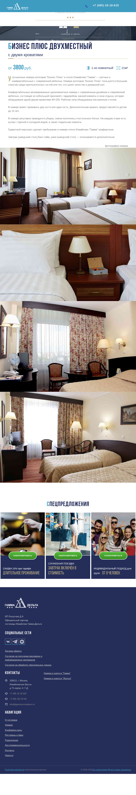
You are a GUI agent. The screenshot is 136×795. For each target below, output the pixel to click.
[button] (130, 6)
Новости (9, 755)
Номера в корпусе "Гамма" (57, 673)
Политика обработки (15, 770)
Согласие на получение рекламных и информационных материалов (23, 658)
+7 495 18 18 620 (18, 693)
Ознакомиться (113, 556)
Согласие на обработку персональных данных (28, 665)
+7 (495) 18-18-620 (106, 5)
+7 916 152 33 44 (18, 699)
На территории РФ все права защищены (112, 770)
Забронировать (22, 556)
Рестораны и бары (14, 735)
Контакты (9, 750)
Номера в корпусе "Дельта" (57, 678)
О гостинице (11, 720)
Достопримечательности (17, 745)
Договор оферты (13, 651)
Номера (9, 725)
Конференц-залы (13, 730)
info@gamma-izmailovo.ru (22, 704)
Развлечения (11, 740)
